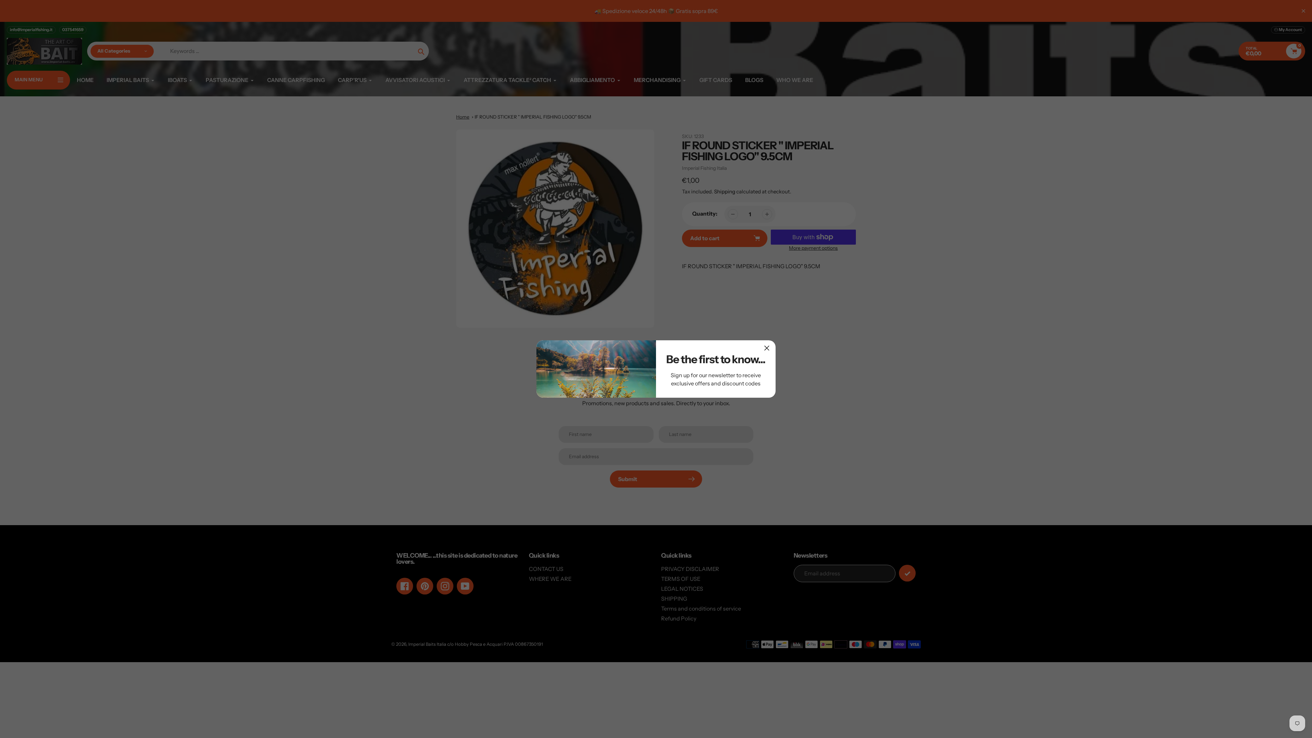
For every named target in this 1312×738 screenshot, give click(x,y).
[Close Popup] (767, 348)
